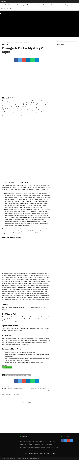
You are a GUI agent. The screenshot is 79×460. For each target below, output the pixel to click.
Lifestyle (8, 42)
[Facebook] (9, 1)
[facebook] (16, 60)
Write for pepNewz (28, 453)
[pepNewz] (4, 13)
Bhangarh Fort (16, 375)
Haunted (22, 375)
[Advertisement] (51, 24)
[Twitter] (12, 1)
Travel (13, 42)
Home (3, 42)
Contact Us (42, 453)
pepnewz (5, 56)
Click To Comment (26, 402)
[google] (24, 60)
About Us (36, 453)
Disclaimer (48, 453)
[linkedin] (28, 60)
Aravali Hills (8, 375)
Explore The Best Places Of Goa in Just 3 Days (40, 388)
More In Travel (18, 394)
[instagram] (17, 1)
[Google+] (15, 1)
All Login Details (60, 44)
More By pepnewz (7, 394)
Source (26, 178)
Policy (53, 453)
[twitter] (20, 60)
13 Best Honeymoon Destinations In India (12, 387)
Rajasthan (28, 375)
